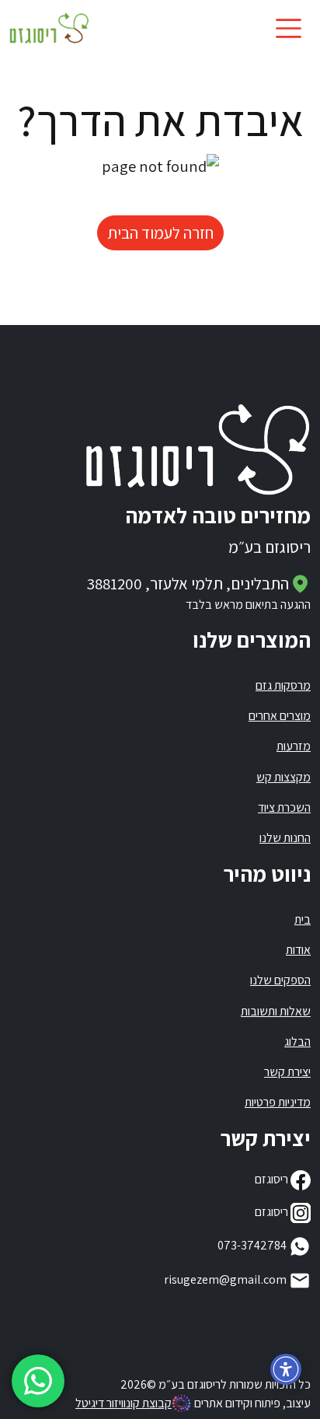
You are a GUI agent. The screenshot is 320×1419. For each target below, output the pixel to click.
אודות (298, 950)
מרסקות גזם (283, 685)
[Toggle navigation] (288, 28)
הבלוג (297, 1041)
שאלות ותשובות (276, 1011)
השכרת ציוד (284, 807)
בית (302, 919)
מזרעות (294, 746)
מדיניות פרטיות (278, 1102)
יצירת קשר (287, 1072)
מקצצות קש (283, 777)
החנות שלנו (285, 838)
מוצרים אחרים (280, 716)
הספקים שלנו (280, 980)
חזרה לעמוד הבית (160, 232)
